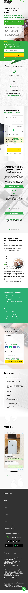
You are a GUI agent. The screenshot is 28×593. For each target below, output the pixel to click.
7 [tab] (18, 475)
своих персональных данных (12, 58)
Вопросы (6, 518)
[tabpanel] (14, 75)
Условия (6, 511)
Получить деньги (13, 54)
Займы (5, 500)
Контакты (6, 497)
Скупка (5, 507)
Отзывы (6, 514)
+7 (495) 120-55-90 (15, 537)
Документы (7, 504)
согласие (10, 57)
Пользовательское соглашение (11, 533)
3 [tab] (14, 86)
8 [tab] (20, 475)
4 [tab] (15, 86)
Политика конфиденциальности (12, 525)
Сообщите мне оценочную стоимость (14, 361)
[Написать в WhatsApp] (10, 350)
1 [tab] (10, 86)
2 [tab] (12, 86)
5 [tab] (17, 86)
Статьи (5, 521)
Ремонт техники (8, 493)
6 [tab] (18, 208)
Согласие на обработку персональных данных (9, 529)
